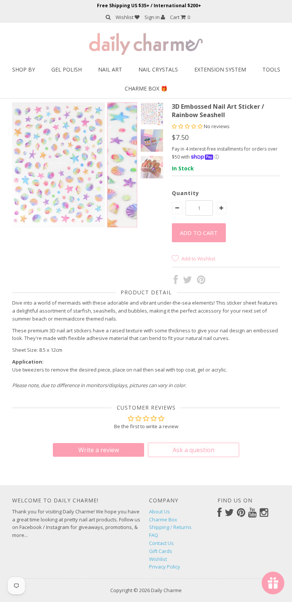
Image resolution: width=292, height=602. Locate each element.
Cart (180, 17)
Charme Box (163, 519)
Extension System (220, 69)
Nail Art (110, 69)
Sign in (152, 17)
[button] (188, 126)
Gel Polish (66, 69)
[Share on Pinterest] (201, 281)
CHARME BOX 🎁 (146, 88)
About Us (159, 511)
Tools (271, 69)
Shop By (23, 69)
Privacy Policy (164, 566)
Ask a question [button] (193, 450)
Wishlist (125, 17)
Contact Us (161, 543)
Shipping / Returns (170, 527)
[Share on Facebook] (176, 281)
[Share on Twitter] (187, 281)
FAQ (153, 535)
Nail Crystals (158, 69)
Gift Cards (160, 551)
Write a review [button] (98, 450)
